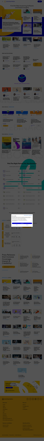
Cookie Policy (30, 215)
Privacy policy (26, 215)
